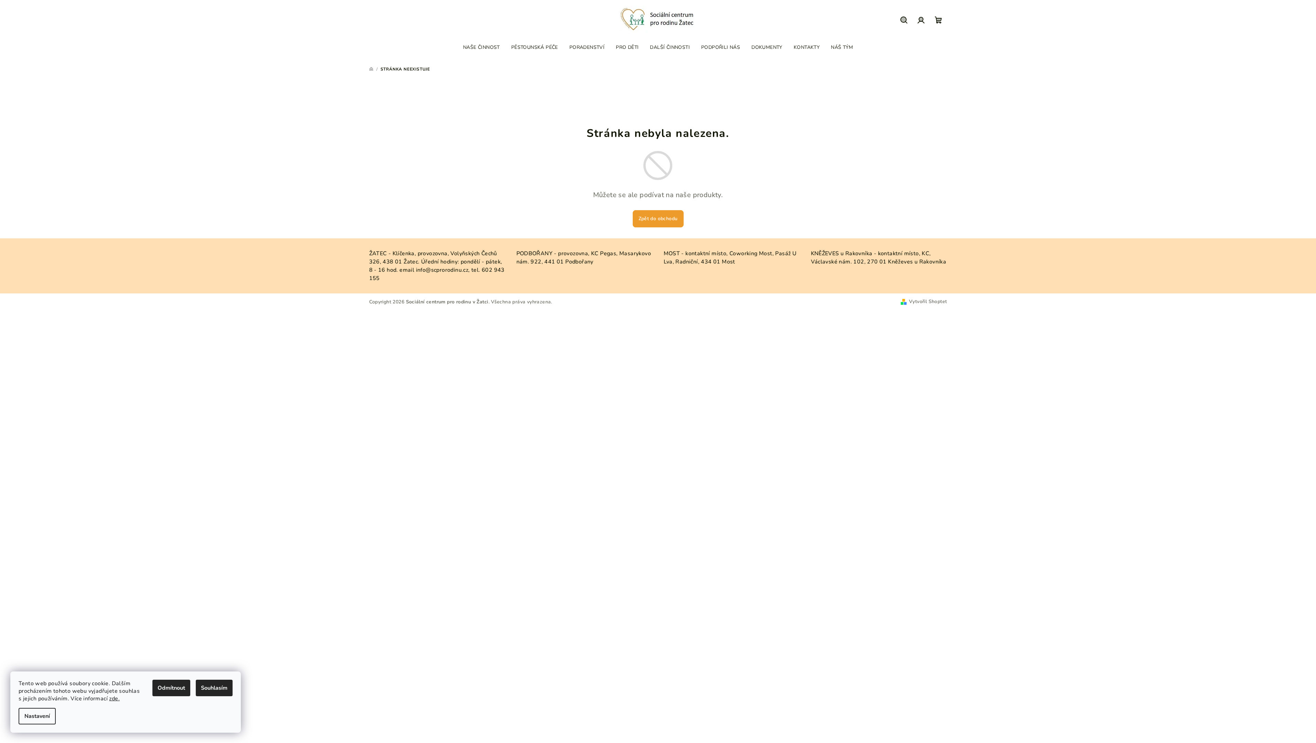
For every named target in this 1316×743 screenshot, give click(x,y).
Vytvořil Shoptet (928, 301)
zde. (114, 698)
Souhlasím (214, 688)
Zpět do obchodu (658, 218)
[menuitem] (481, 47)
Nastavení (37, 716)
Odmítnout (171, 688)
